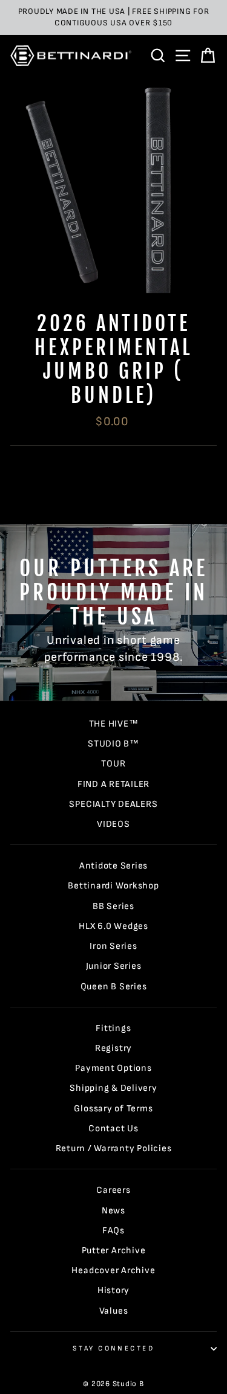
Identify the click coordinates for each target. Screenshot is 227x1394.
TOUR (113, 763)
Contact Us (113, 1128)
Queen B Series (114, 986)
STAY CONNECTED (113, 1348)
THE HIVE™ (114, 724)
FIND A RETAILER (113, 784)
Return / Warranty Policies (114, 1148)
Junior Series (114, 966)
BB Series (113, 906)
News (113, 1210)
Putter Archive (114, 1250)
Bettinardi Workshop (113, 885)
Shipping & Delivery (113, 1088)
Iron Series (113, 946)
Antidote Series (113, 866)
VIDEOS (113, 824)
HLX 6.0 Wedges (113, 926)
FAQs (113, 1230)
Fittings (113, 1028)
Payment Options (113, 1068)
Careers (113, 1190)
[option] (113, 17)
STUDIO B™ (113, 744)
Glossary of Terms (113, 1108)
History (113, 1290)
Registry (113, 1048)
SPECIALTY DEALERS (113, 804)
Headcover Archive (113, 1270)
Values (113, 1311)
